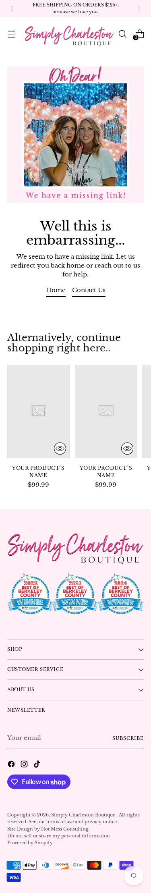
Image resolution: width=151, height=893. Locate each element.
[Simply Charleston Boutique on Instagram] (25, 765)
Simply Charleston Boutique (83, 815)
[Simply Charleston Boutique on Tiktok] (38, 765)
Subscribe (128, 738)
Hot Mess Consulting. (65, 829)
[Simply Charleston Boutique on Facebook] (12, 765)
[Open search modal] (122, 33)
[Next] (139, 8)
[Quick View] (60, 448)
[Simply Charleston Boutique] (69, 33)
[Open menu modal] (11, 33)
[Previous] (12, 8)
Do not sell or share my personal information (58, 836)
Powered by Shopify (30, 842)
